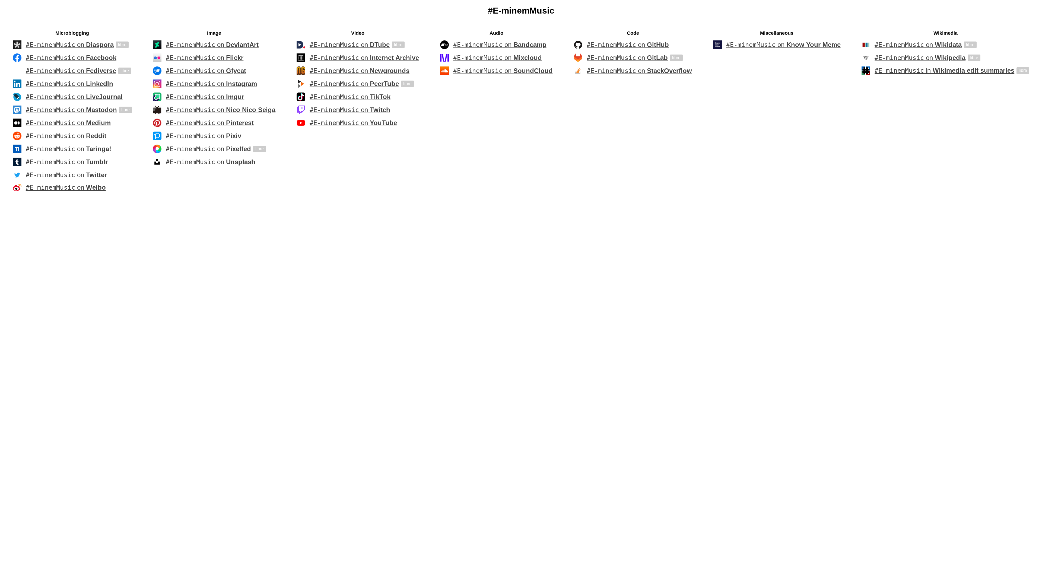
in (944, 70)
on (70, 45)
